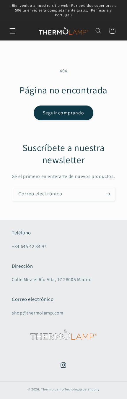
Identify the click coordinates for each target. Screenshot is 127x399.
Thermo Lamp (52, 389)
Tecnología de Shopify (81, 389)
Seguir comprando (63, 113)
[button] (12, 31)
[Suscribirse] (108, 194)
